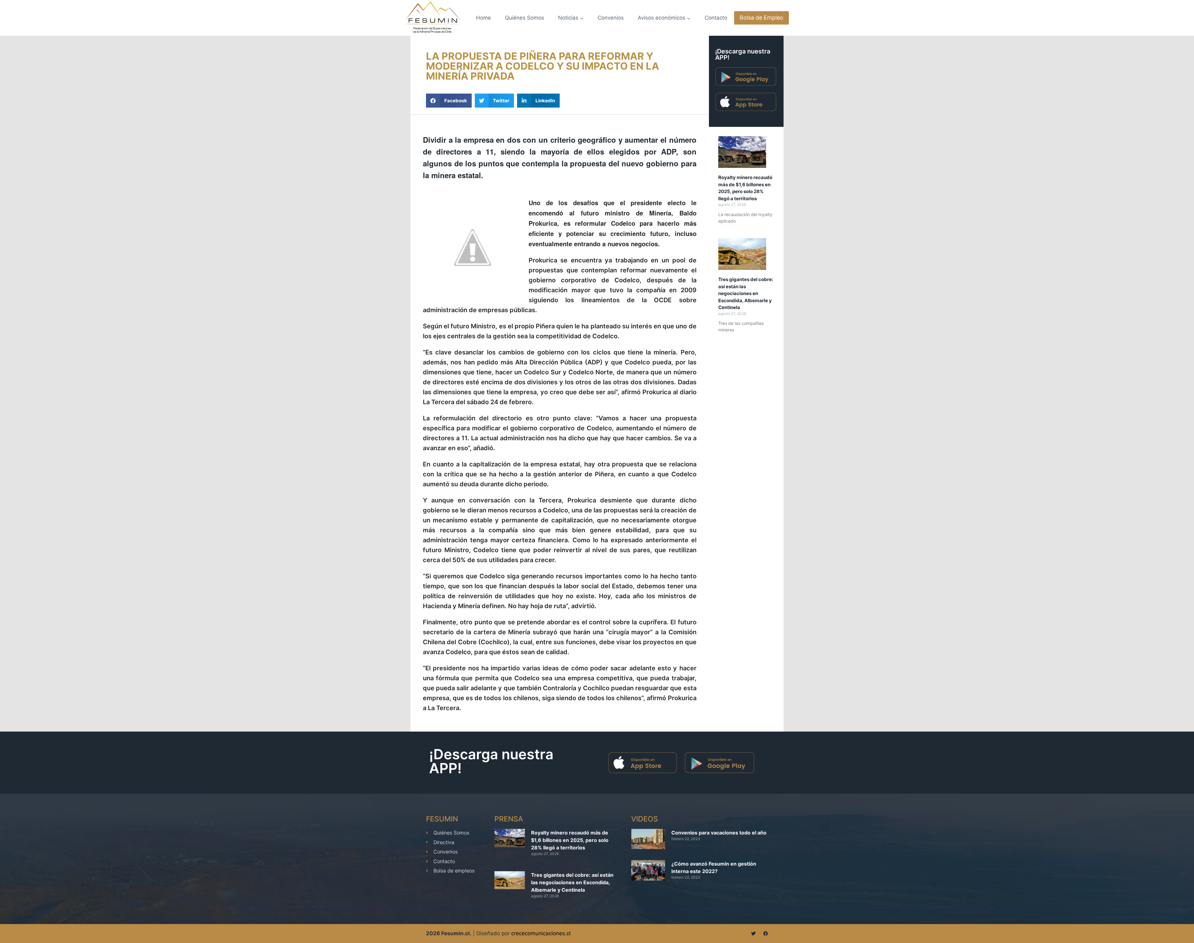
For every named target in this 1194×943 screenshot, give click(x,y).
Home (483, 18)
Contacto (716, 18)
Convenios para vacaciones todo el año (718, 833)
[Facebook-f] (765, 933)
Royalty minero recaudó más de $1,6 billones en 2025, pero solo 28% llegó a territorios (570, 840)
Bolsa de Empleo (761, 17)
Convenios (611, 18)
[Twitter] (753, 933)
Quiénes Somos (524, 18)
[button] (449, 101)
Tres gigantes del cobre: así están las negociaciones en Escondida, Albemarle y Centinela (745, 293)
